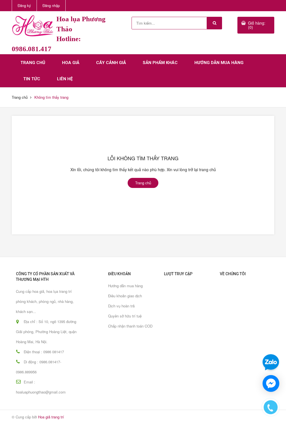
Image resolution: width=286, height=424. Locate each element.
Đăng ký (24, 5)
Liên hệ (65, 78)
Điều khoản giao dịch (125, 295)
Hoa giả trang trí (51, 417)
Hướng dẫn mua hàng (219, 62)
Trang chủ (32, 62)
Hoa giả (70, 62)
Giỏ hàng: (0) (256, 25)
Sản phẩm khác (160, 62)
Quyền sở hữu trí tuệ (125, 316)
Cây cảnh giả (111, 62)
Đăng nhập (51, 5)
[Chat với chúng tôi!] (271, 383)
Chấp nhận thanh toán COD (130, 326)
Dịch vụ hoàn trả (121, 305)
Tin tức (31, 78)
